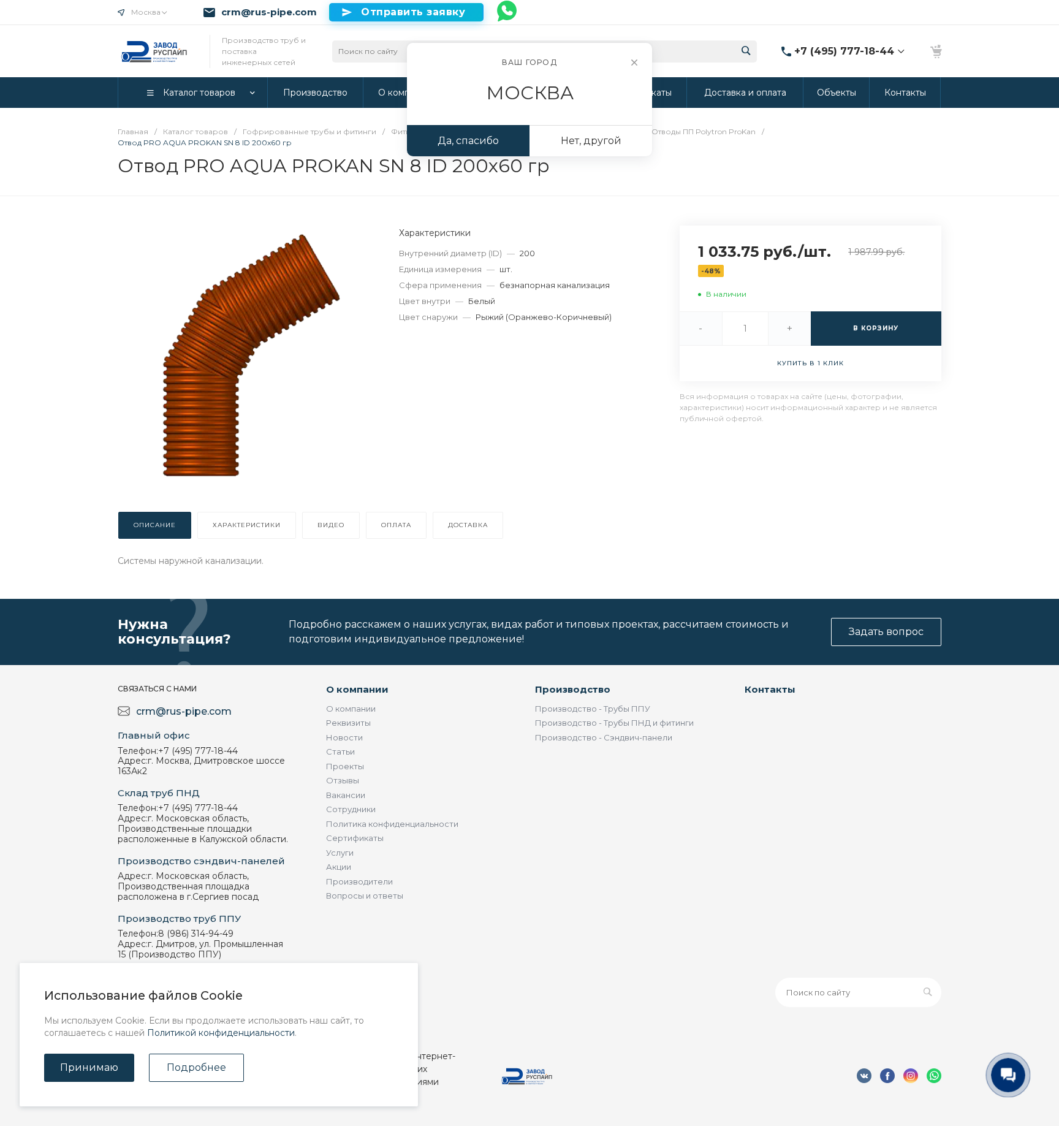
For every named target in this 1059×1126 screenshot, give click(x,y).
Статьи (340, 751)
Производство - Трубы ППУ (592, 708)
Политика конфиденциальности (392, 824)
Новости (344, 737)
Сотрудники (351, 809)
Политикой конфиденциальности (221, 1032)
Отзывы (342, 780)
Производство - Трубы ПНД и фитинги (614, 723)
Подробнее (196, 1067)
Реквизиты (348, 723)
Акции (338, 867)
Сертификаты (355, 838)
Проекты (345, 766)
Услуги (340, 853)
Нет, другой (591, 140)
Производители (359, 881)
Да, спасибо (468, 140)
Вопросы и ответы (364, 895)
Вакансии (345, 795)
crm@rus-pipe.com (269, 12)
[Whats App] (507, 12)
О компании (357, 689)
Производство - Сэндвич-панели (603, 737)
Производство (572, 689)
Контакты (770, 689)
